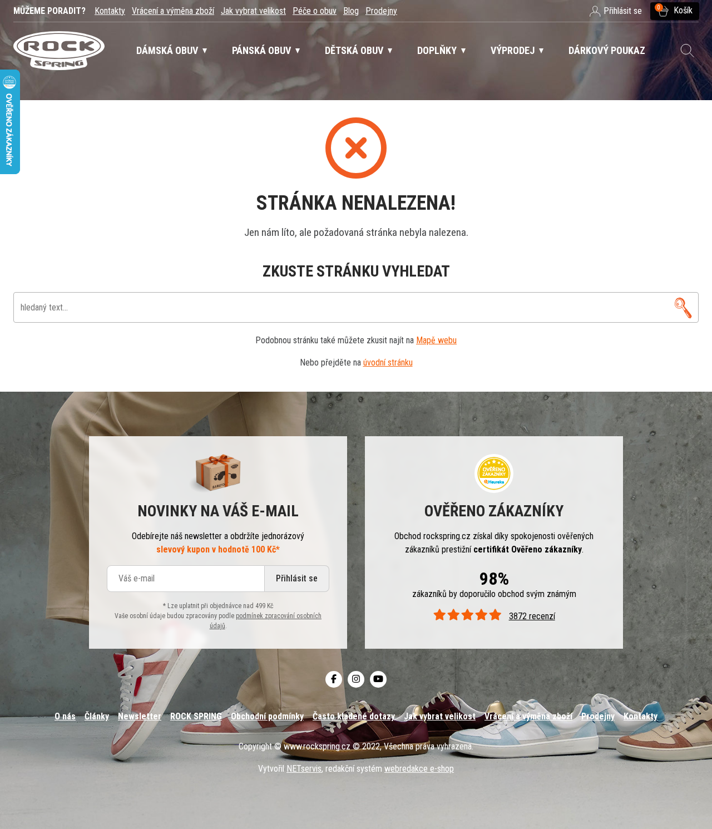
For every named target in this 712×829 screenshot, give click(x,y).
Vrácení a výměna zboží (173, 11)
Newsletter (139, 716)
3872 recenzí (532, 616)
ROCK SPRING (196, 716)
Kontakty (110, 11)
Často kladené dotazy (354, 716)
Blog (351, 11)
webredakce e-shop (419, 768)
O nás (65, 716)
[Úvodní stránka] (59, 51)
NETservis (304, 768)
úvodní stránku (388, 362)
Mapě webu (436, 340)
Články (97, 716)
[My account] (683, 307)
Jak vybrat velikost (253, 11)
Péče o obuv (315, 11)
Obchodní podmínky (267, 716)
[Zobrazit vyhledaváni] (687, 51)
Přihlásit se (297, 578)
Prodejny (381, 11)
